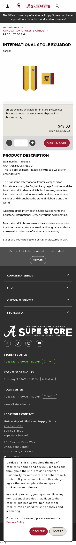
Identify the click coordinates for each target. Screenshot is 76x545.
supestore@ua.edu (16, 435)
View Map (13, 457)
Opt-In (38, 260)
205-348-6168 (13, 426)
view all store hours (17, 404)
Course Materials (20, 275)
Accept (58, 531)
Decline (38, 531)
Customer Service (20, 300)
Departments (13, 27)
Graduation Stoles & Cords (24, 30)
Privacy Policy (15, 522)
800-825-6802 (13, 430)
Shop (10, 288)
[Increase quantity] (32, 143)
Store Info (15, 312)
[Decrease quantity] (9, 143)
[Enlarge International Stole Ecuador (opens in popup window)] (38, 78)
